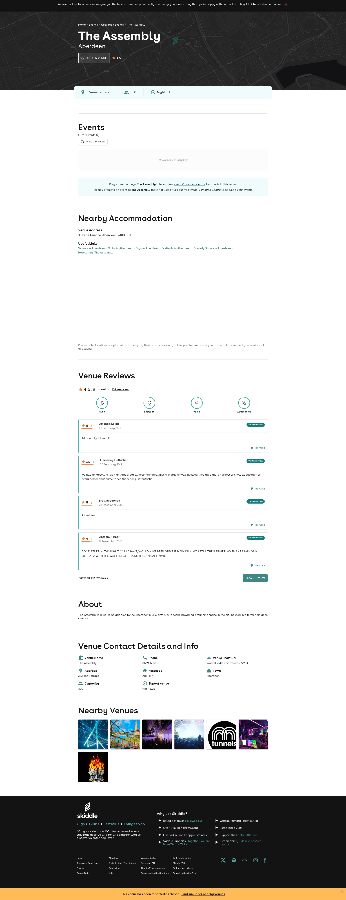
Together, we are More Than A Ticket (186, 842)
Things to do (134, 824)
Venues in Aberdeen (91, 248)
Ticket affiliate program (153, 868)
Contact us (114, 868)
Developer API (148, 863)
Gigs (81, 824)
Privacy (80, 868)
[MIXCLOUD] (244, 860)
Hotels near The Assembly (95, 252)
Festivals (111, 824)
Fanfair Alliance (246, 835)
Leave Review (255, 578)
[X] (223, 860)
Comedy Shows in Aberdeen (212, 248)
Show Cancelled (95, 141)
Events (93, 24)
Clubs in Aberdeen (120, 248)
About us (113, 858)
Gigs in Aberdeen (147, 248)
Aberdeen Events (112, 24)
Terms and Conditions (88, 863)
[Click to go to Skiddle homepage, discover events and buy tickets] (87, 810)
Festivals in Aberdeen (176, 248)
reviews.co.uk (194, 820)
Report (260, 448)
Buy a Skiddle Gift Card (184, 873)
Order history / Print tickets (122, 863)
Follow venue (96, 58)
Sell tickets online (182, 858)
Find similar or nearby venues (203, 894)
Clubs (94, 824)
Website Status (148, 858)
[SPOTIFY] (234, 860)
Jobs (111, 873)
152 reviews (120, 389)
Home (82, 24)
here (256, 4)
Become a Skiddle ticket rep (155, 873)
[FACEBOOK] (265, 860)
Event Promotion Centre (189, 184)
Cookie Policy (83, 873)
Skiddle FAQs (179, 863)
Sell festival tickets (183, 868)
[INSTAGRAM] (255, 860)
